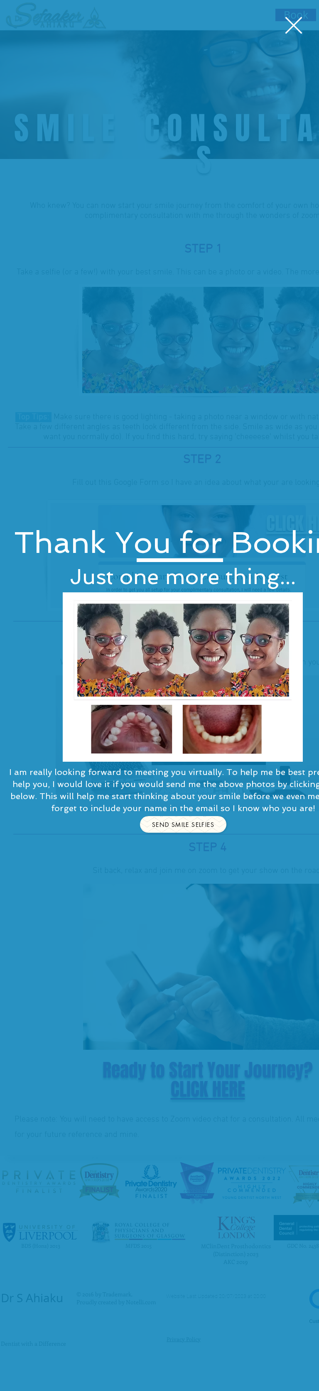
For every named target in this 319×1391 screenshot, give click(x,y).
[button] (293, 25)
